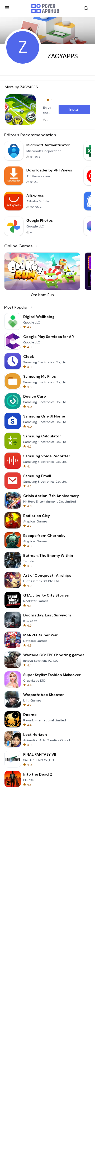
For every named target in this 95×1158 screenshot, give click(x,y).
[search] (86, 8)
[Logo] (45, 8)
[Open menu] (7, 7)
